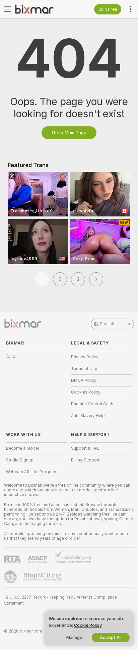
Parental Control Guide (93, 404)
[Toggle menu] (7, 9)
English (107, 324)
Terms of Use (84, 368)
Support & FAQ (85, 448)
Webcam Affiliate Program (31, 472)
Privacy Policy (84, 357)
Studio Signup (19, 460)
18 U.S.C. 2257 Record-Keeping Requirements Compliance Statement (60, 600)
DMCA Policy (83, 380)
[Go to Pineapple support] (11, 576)
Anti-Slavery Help (88, 415)
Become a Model (22, 448)
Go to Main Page (69, 132)
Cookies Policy (85, 392)
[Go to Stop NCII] (43, 577)
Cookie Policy (87, 625)
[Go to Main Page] (42, 9)
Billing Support (85, 460)
